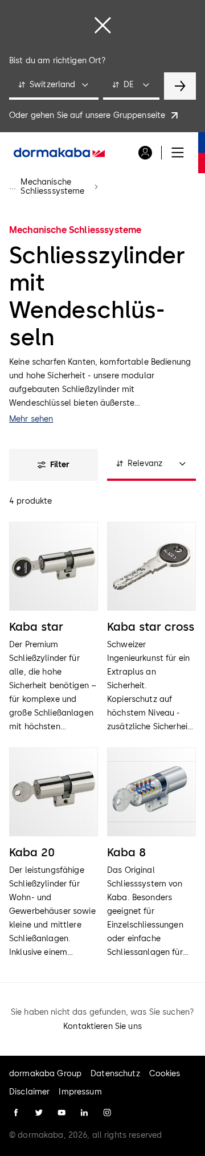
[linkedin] (84, 1113)
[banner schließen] (102, 25)
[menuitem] (59, 153)
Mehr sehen (31, 419)
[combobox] (54, 86)
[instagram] (107, 1113)
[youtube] (61, 1113)
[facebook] (16, 1113)
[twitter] (39, 1113)
